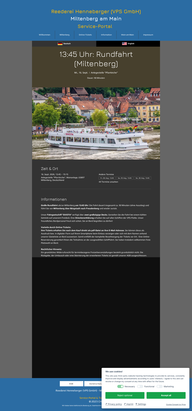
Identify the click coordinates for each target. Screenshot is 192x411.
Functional (149, 386)
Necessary (130, 386)
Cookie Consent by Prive (176, 404)
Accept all (166, 395)
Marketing (169, 386)
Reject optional (124, 395)
